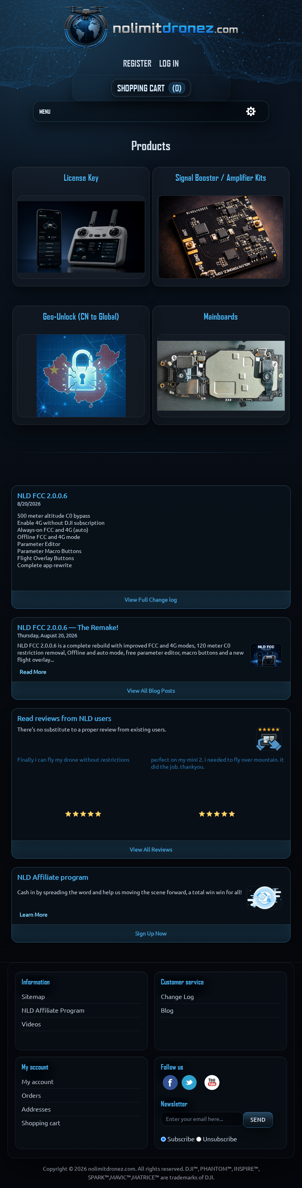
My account (37, 1081)
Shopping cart (41, 1122)
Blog (167, 1010)
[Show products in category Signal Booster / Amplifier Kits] (221, 237)
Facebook (170, 1082)
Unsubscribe (220, 1139)
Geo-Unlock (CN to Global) (81, 316)
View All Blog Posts (151, 691)
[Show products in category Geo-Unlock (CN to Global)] (81, 376)
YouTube (211, 1082)
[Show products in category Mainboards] (221, 376)
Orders (31, 1095)
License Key (81, 177)
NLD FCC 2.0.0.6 (42, 495)
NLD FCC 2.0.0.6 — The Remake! (67, 627)
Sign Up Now (151, 933)
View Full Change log (151, 600)
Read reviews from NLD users (64, 718)
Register (137, 63)
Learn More (34, 914)
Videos (31, 1024)
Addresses (36, 1109)
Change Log (177, 996)
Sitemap (33, 996)
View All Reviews (151, 849)
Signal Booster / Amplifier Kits (220, 177)
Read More (33, 672)
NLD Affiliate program (52, 877)
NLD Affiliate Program (53, 1010)
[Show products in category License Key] (81, 237)
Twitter (189, 1082)
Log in (169, 63)
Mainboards (221, 316)
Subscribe (181, 1139)
